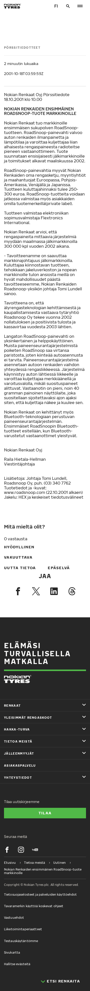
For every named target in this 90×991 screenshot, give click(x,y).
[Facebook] (18, 591)
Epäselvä (59, 567)
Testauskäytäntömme (21, 941)
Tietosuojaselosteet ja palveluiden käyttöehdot (40, 894)
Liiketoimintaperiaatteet (23, 929)
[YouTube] (35, 850)
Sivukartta (12, 952)
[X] (36, 591)
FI (56, 6)
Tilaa (45, 813)
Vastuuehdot (14, 917)
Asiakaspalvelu (20, 765)
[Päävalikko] (80, 6)
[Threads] (72, 591)
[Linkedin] (54, 591)
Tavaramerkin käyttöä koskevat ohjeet (33, 906)
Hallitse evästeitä (17, 964)
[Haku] (68, 6)
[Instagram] (21, 850)
